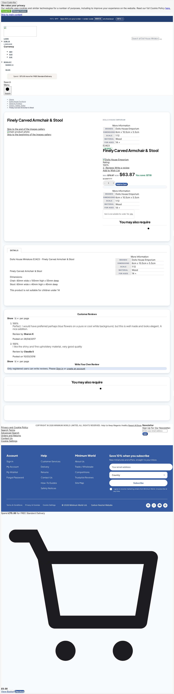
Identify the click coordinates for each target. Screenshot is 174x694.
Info (119, 19)
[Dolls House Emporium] (116, 159)
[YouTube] (159, 505)
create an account (76, 368)
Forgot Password (15, 477)
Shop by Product (15, 104)
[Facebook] (148, 505)
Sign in (59, 368)
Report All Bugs (135, 425)
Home (11, 99)
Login (6, 38)
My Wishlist (12, 472)
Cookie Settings (9, 441)
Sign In (7, 41)
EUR (10, 57)
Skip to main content (11, 14)
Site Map (79, 482)
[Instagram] (154, 505)
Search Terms (8, 430)
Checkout (19, 691)
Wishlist (7, 62)
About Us (79, 461)
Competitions (82, 472)
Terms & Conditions (14, 505)
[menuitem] (11, 51)
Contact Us (7, 438)
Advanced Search (10, 432)
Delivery (45, 466)
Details (14, 250)
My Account (13, 466)
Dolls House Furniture (17, 101)
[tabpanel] (87, 277)
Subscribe (138, 483)
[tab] (14, 250)
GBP (10, 52)
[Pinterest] (165, 505)
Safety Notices (48, 488)
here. (167, 8)
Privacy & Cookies (32, 505)
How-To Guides (49, 482)
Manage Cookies (19, 11)
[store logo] (20, 35)
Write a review (121, 167)
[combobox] (145, 38)
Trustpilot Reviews (84, 477)
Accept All (6, 11)
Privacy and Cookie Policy (14, 427)
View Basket (7, 691)
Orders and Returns (11, 435)
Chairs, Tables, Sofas (17, 106)
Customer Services (50, 461)
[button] (87, 51)
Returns (45, 472)
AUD (10, 54)
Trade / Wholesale (84, 466)
